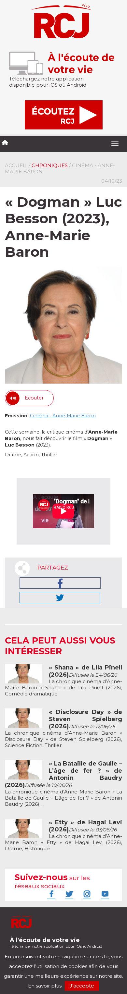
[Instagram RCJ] (86, 894)
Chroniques (50, 165)
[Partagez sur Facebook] (60, 583)
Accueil (16, 165)
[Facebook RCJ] (50, 894)
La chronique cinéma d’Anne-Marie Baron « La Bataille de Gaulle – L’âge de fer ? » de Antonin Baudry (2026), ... (63, 784)
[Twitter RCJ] (68, 894)
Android (76, 85)
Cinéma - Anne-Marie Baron (63, 416)
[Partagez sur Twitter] (60, 597)
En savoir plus (45, 986)
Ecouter (34, 398)
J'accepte (82, 986)
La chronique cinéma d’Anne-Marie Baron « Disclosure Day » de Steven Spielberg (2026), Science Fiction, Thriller (63, 728)
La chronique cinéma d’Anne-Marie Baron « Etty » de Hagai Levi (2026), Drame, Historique (63, 835)
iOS (53, 85)
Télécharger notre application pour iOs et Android (56, 943)
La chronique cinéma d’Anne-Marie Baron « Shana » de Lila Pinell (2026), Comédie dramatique (63, 681)
